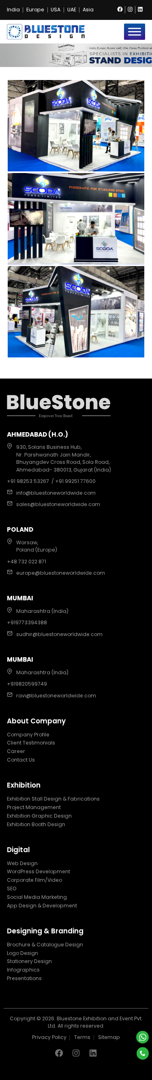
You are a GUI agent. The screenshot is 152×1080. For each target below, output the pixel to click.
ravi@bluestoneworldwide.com (56, 695)
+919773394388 (27, 622)
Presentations (24, 978)
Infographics (23, 969)
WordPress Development (38, 871)
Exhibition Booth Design (36, 824)
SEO (12, 888)
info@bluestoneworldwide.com (56, 492)
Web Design (22, 863)
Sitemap (109, 1037)
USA (55, 9)
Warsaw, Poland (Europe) (36, 546)
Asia (88, 9)
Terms (82, 1037)
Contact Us (21, 759)
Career (16, 751)
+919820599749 (27, 683)
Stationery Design (29, 961)
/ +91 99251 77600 (73, 481)
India (13, 9)
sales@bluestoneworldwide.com (58, 504)
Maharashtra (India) (42, 611)
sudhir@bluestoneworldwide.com (59, 634)
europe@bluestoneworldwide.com (60, 572)
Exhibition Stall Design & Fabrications (53, 798)
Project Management (34, 807)
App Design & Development (42, 905)
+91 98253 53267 (28, 481)
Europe (35, 9)
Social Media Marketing (37, 897)
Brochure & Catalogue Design (45, 944)
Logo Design (22, 953)
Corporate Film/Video (34, 880)
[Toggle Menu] (134, 31)
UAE (71, 9)
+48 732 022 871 (26, 561)
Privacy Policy (49, 1037)
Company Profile (28, 734)
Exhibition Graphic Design (39, 815)
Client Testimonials (31, 742)
